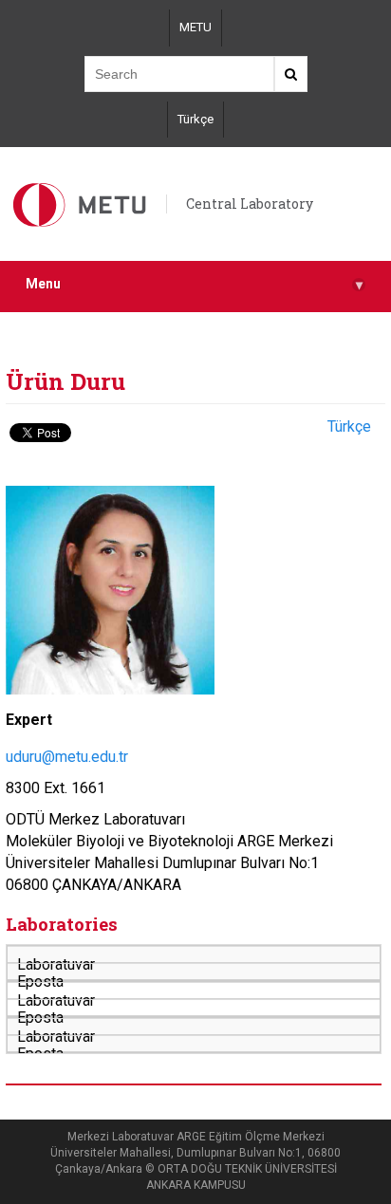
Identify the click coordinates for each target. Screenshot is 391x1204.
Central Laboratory (249, 203)
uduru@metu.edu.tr (67, 757)
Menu (194, 284)
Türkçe (195, 119)
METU (195, 27)
